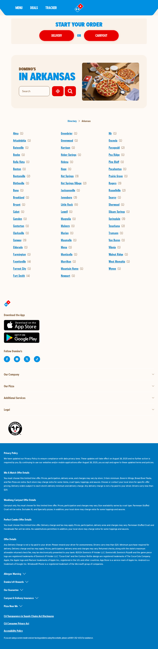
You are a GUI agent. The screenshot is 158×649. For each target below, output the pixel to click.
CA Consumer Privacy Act (16, 623)
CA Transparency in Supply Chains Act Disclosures (29, 616)
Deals (34, 7)
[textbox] (79, 638)
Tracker (51, 7)
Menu (19, 7)
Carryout (101, 35)
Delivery (56, 35)
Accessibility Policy (13, 630)
